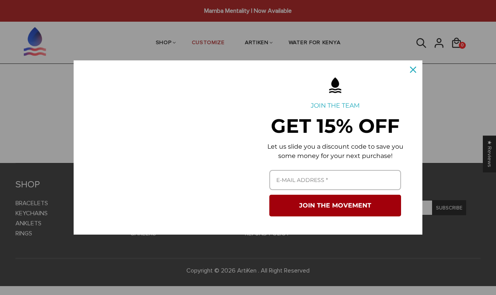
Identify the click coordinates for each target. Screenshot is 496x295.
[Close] (413, 69)
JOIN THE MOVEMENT (335, 205)
